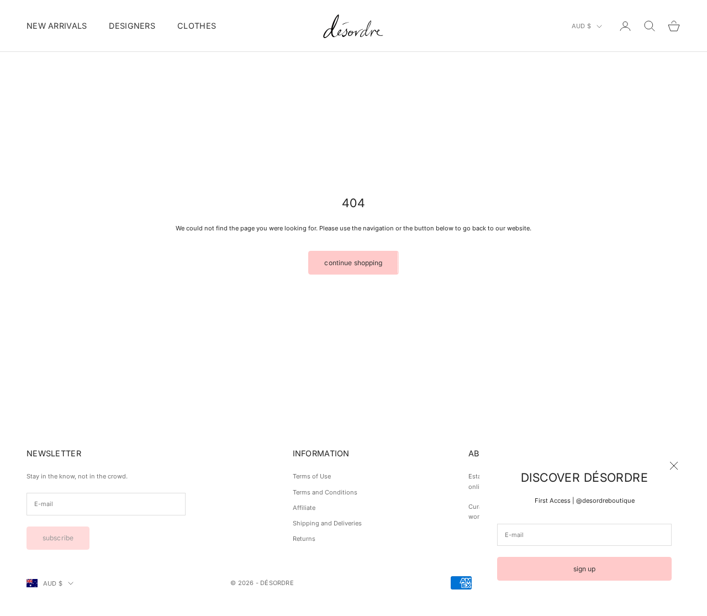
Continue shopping (353, 263)
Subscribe (58, 538)
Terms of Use (312, 476)
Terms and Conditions (325, 492)
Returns (304, 539)
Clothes (196, 25)
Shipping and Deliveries (327, 523)
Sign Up (584, 569)
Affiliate (304, 508)
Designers (132, 25)
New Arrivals (57, 25)
